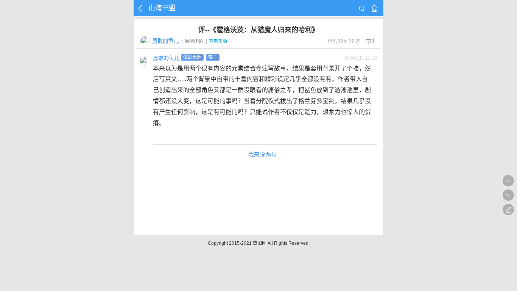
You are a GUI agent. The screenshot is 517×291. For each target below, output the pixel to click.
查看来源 (218, 41)
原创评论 (194, 41)
